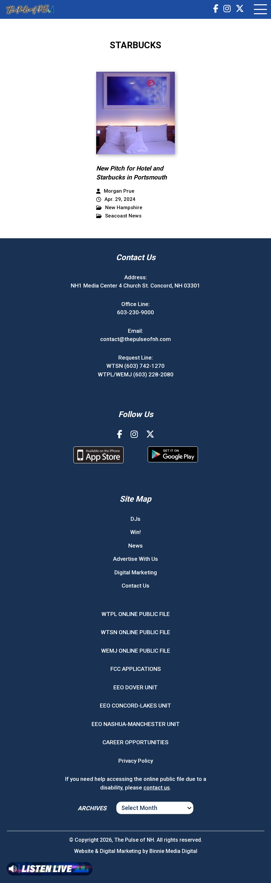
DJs (135, 519)
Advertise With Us (135, 559)
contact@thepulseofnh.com (135, 339)
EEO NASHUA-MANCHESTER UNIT (136, 724)
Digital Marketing (135, 572)
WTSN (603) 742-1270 (135, 366)
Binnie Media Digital (173, 851)
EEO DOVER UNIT (135, 687)
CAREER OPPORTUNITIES (135, 742)
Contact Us (135, 585)
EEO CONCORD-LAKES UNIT (135, 705)
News (135, 545)
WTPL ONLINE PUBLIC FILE (135, 614)
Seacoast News (123, 215)
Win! (135, 532)
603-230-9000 (135, 312)
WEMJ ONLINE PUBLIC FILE (135, 650)
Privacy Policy (135, 760)
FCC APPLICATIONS (135, 669)
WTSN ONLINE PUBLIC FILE (135, 632)
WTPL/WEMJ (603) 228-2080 (136, 374)
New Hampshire (123, 207)
